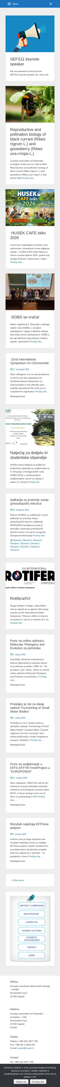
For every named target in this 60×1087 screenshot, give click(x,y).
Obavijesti (17, 540)
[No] (56, 1075)
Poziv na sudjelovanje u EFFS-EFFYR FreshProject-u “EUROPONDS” (30, 767)
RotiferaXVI (20, 598)
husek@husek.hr (26, 1048)
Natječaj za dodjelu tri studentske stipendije (29, 455)
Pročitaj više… (28, 178)
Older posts (17, 880)
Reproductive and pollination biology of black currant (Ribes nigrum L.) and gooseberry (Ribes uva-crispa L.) (28, 141)
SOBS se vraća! (24, 317)
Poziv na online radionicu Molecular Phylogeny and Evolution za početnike (27, 644)
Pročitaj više (38, 1082)
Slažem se (21, 1082)
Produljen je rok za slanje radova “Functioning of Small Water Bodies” (29, 707)
